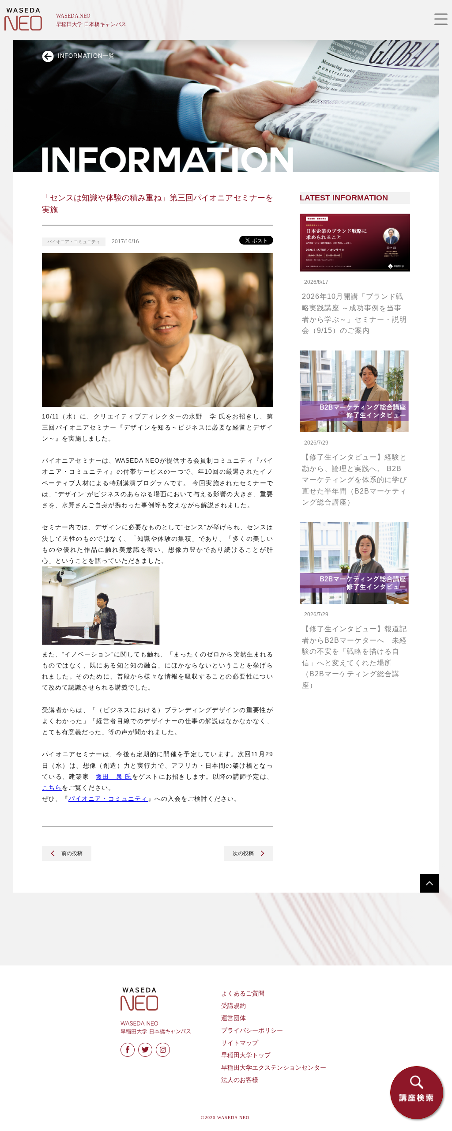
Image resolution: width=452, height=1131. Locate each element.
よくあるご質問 (242, 993)
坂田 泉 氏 (114, 776)
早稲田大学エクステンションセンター (273, 1067)
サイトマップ (239, 1043)
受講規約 (233, 1006)
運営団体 (233, 1018)
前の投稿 (71, 853)
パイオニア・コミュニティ (108, 798)
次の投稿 (244, 853)
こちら (52, 787)
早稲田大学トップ (246, 1055)
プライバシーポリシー (252, 1030)
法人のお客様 (239, 1080)
